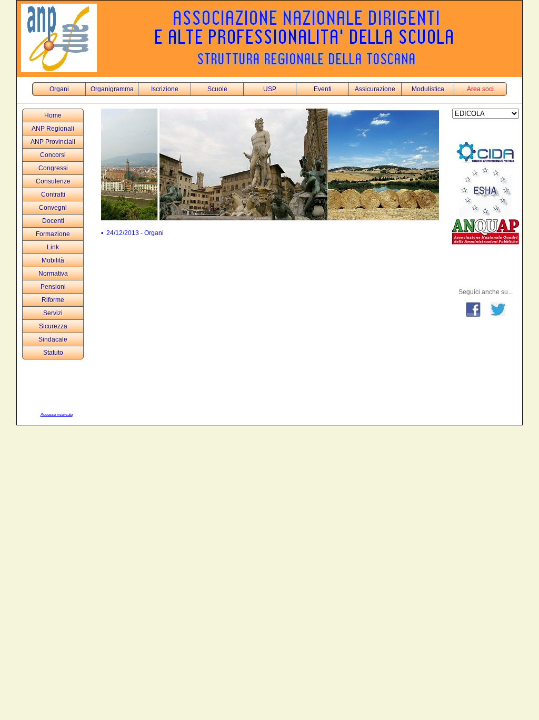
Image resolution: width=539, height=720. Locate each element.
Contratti (53, 194)
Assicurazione (375, 89)
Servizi (53, 313)
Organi (59, 89)
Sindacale (52, 339)
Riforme (53, 300)
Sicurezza (53, 326)
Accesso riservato (57, 414)
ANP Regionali (53, 128)
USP (269, 89)
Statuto (53, 352)
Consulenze (53, 181)
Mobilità (53, 260)
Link (53, 247)
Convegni (53, 207)
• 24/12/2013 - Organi (132, 233)
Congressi (53, 168)
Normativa (53, 273)
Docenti (53, 221)
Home (53, 115)
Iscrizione (164, 89)
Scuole (217, 89)
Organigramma (112, 89)
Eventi (323, 89)
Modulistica (428, 89)
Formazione (53, 234)
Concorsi (53, 155)
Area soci (480, 89)
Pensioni (53, 286)
